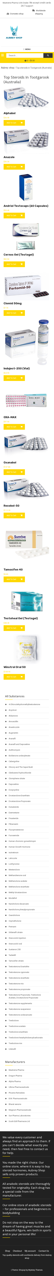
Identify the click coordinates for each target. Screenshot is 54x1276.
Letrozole (13, 858)
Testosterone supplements (20, 1003)
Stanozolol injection (17, 938)
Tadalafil (12, 955)
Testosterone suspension (20, 1009)
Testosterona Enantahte (19, 966)
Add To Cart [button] (11, 123)
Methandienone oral (17, 875)
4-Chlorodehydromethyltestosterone (24, 704)
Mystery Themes (35, 1270)
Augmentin (13, 733)
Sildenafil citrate (15, 932)
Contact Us (44, 1251)
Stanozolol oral (15, 944)
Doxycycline (14, 790)
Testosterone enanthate (19, 978)
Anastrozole (14, 727)
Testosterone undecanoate (20, 1015)
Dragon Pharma (15, 1076)
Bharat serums (15, 1104)
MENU (27, 49)
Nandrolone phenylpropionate (22, 909)
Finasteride (13, 818)
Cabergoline (14, 761)
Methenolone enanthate (19, 887)
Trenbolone (14, 1020)
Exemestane (14, 813)
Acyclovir (13, 710)
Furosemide (14, 835)
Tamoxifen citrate (16, 961)
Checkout (17, 1251)
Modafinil (13, 898)
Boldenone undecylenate (19, 756)
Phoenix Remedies (17, 1093)
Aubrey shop (7, 67)
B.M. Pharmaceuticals (18, 1098)
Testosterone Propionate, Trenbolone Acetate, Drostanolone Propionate (25, 996)
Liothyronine (14, 864)
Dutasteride (14, 807)
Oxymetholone (15, 921)
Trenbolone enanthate (18, 1032)
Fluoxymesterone (16, 830)
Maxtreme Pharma (16, 1070)
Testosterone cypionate (19, 972)
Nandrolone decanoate (19, 904)
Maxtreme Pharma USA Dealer (15, 3)
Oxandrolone (14, 915)
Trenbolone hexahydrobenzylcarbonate (26, 1037)
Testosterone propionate (19, 989)
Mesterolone (14, 870)
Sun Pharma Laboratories (19, 1115)
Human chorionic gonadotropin (22, 841)
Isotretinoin (13, 852)
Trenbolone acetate (17, 1026)
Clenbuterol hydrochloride (20, 773)
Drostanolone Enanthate (19, 795)
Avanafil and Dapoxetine (19, 744)
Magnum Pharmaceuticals (20, 1110)
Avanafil (12, 738)
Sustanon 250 (15, 949)
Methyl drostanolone (18, 892)
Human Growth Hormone (19, 847)
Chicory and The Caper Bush (21, 767)
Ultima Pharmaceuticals (19, 1087)
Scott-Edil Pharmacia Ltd (19, 1121)
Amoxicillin (13, 721)
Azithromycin (14, 750)
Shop (7, 1251)
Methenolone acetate (18, 881)
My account (30, 1251)
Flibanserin (13, 824)
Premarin (12, 927)
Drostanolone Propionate (19, 801)
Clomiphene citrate (17, 778)
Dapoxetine (14, 784)
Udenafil (12, 1049)
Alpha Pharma (15, 1081)
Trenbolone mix (15, 1043)
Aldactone (13, 716)
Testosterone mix (16, 983)
